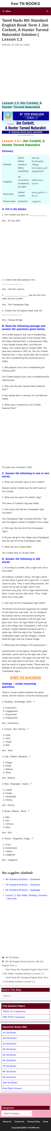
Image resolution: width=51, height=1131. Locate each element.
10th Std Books (9, 1082)
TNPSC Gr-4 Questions (14, 1011)
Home (45, 1122)
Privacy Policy (33, 1122)
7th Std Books (9, 1066)
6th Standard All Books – (22, 890)
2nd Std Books (9, 1038)
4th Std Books (9, 1049)
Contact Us (19, 1122)
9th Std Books (9, 1077)
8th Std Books (12, 957)
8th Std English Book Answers (20, 961)
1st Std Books (9, 1032)
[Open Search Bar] (47, 11)
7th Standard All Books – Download (22, 884)
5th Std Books (9, 1055)
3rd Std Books (9, 1044)
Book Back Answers (12, 1088)
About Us (7, 1122)
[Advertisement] (25, 73)
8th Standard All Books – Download (22, 879)
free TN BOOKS (25, 3)
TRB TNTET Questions (13, 1017)
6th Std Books (9, 1060)
